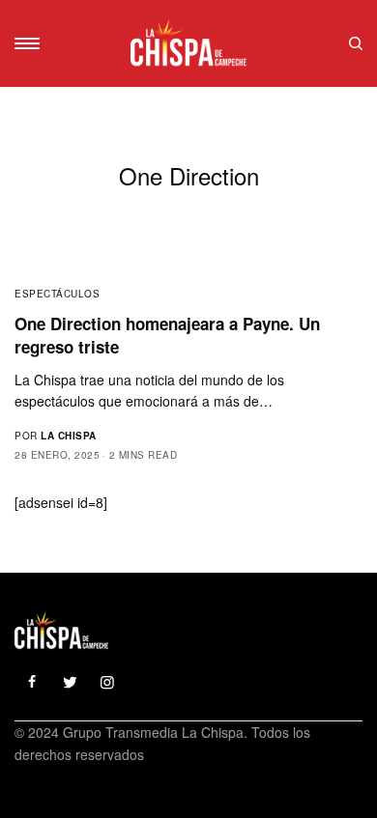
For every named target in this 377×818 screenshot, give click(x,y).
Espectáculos (57, 293)
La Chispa (69, 435)
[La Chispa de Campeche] (188, 43)
